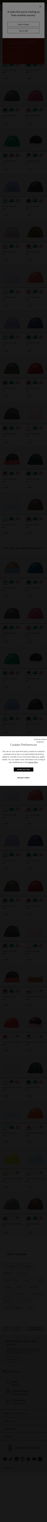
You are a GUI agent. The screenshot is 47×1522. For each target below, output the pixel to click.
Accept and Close (23, 769)
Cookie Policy (33, 762)
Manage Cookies (23, 777)
